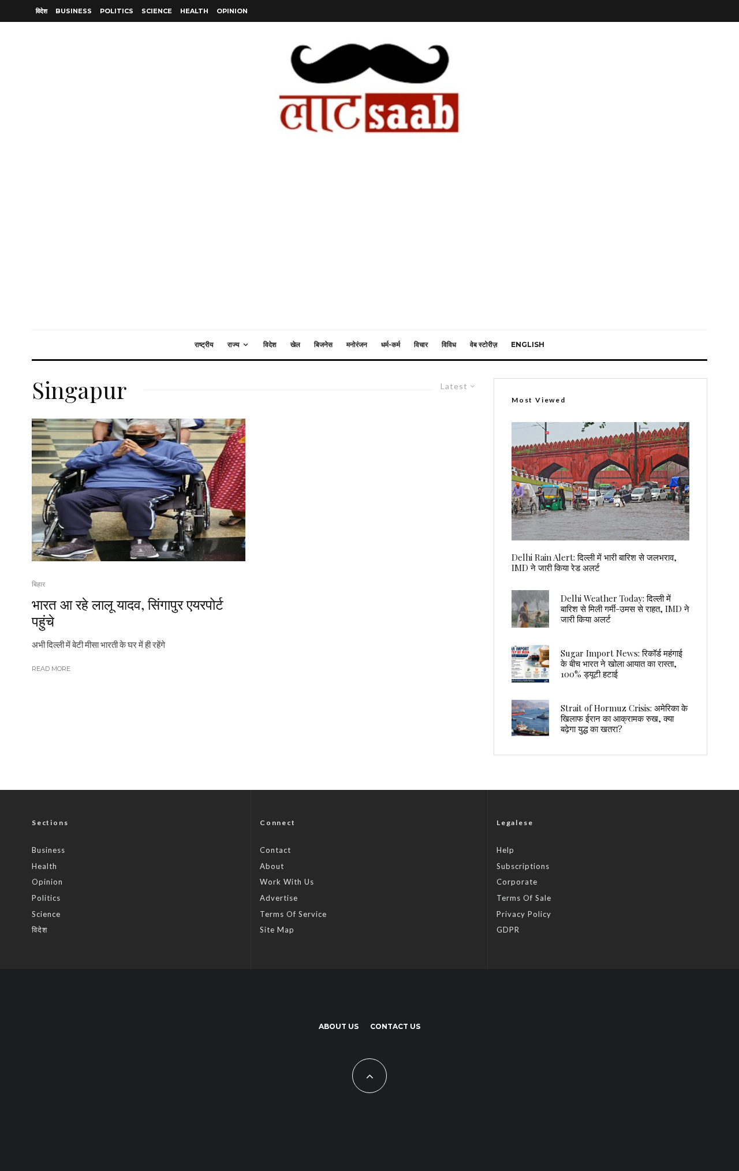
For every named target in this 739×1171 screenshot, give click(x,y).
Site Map (277, 929)
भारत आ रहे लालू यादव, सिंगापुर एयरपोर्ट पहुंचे (127, 612)
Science (156, 11)
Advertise (279, 898)
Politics (116, 11)
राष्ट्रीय (204, 344)
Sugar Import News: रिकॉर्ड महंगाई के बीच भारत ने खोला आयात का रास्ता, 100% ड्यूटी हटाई (621, 663)
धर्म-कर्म (390, 344)
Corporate (517, 881)
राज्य (233, 344)
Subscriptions (523, 866)
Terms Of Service (293, 914)
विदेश (41, 11)
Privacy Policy (524, 914)
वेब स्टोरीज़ (483, 344)
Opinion (232, 11)
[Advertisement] (369, 243)
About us (339, 1026)
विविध (449, 344)
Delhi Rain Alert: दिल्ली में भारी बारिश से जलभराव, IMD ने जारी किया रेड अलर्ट (594, 562)
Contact (275, 850)
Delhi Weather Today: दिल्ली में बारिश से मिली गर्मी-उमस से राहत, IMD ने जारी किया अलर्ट (625, 608)
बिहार (38, 584)
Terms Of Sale (524, 898)
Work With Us (287, 881)
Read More (51, 669)
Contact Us (395, 1026)
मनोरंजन (356, 344)
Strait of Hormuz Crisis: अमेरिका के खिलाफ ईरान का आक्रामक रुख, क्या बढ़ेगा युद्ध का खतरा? (624, 718)
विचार (421, 344)
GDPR (508, 929)
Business (73, 11)
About (272, 866)
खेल (295, 344)
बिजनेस (323, 344)
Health (194, 11)
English (527, 344)
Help (505, 850)
